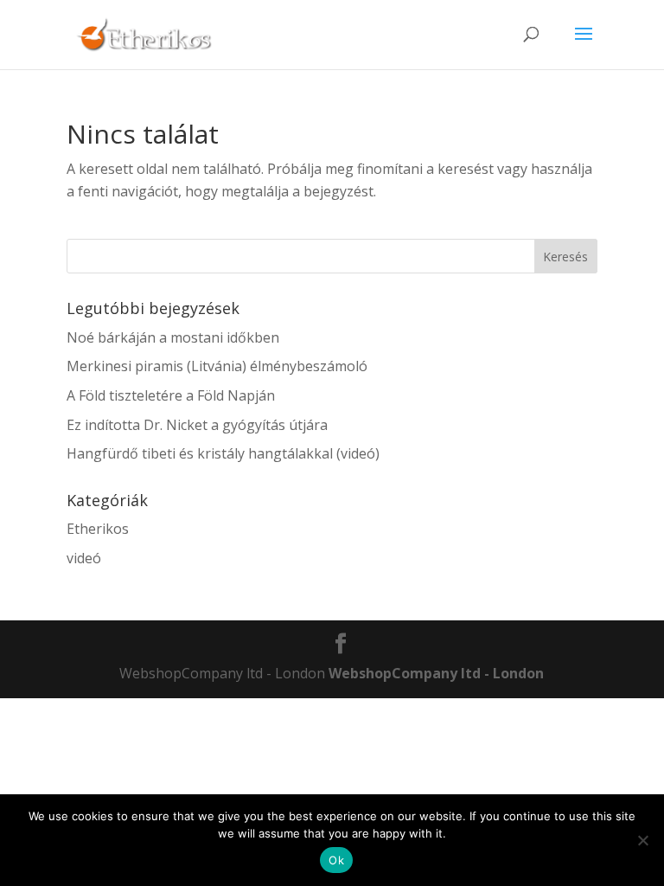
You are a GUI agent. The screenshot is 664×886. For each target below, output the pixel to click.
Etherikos (98, 528)
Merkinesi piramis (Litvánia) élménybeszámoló (217, 366)
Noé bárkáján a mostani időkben (173, 337)
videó (84, 558)
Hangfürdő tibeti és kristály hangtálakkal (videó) (223, 453)
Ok (336, 860)
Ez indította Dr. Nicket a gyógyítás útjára (197, 424)
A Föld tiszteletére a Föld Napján (171, 395)
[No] (642, 840)
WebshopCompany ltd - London (436, 673)
